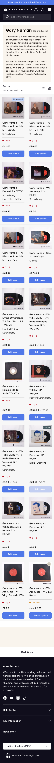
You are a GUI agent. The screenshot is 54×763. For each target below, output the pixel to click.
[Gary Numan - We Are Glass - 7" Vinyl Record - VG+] (13, 573)
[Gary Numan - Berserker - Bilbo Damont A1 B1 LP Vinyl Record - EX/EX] (40, 436)
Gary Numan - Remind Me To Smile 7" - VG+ (10, 390)
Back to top (27, 652)
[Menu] (49, 9)
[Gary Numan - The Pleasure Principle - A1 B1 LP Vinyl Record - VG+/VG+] (13, 238)
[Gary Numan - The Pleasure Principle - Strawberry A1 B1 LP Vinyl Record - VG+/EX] (40, 108)
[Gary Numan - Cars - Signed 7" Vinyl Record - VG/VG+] (40, 238)
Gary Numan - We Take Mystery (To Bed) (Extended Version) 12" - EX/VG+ (12, 458)
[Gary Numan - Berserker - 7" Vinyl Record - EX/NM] (40, 508)
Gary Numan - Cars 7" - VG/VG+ (40, 254)
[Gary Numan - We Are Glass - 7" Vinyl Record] (40, 573)
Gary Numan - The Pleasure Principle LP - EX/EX (13, 126)
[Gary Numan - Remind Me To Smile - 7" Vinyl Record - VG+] (13, 371)
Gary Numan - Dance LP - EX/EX (12, 189)
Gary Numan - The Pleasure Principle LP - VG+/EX (40, 126)
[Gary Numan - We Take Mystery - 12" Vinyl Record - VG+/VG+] (40, 299)
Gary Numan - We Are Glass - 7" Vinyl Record (40, 592)
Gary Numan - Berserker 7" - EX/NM (37, 527)
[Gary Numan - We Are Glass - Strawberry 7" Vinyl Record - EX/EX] (40, 173)
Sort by (6, 86)
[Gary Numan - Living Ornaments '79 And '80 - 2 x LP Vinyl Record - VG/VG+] (13, 299)
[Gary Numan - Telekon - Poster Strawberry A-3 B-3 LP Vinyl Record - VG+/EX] (40, 371)
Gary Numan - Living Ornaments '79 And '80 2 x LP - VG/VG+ (12, 319)
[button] (42, 9)
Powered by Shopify (30, 756)
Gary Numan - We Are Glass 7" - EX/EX (39, 191)
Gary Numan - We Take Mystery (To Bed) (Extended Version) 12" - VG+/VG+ (39, 321)
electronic (33, 42)
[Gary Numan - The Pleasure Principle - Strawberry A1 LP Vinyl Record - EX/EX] (13, 108)
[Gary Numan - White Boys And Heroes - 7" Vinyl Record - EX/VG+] (13, 508)
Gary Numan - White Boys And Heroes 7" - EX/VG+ (11, 528)
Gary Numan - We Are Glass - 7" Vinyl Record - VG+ (13, 592)
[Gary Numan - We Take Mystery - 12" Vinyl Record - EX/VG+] (13, 436)
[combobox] (27, 17)
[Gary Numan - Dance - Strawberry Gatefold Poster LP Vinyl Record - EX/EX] (13, 173)
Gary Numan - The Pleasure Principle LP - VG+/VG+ (13, 256)
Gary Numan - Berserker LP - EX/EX (37, 455)
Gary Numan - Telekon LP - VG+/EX (37, 390)
